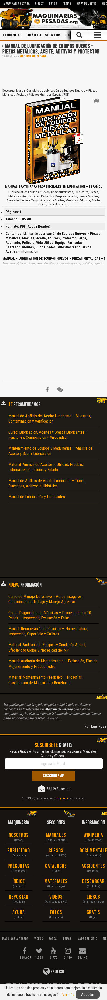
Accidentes (93, 866)
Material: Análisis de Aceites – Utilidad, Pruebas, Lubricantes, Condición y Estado (46, 467)
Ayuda (18, 912)
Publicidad (18, 850)
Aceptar (87, 994)
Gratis (93, 912)
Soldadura (53, 35)
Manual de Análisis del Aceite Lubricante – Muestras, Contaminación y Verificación (49, 419)
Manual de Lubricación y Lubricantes (36, 496)
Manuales (56, 835)
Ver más (68, 995)
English (57, 972)
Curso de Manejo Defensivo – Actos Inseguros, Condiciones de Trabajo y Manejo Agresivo (45, 599)
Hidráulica (33, 35)
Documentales (93, 850)
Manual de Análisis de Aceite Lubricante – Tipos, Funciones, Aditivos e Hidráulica (46, 483)
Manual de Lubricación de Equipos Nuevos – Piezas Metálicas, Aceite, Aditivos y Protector (50, 49)
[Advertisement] (53, 73)
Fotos (56, 912)
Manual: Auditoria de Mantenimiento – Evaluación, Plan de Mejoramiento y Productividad (53, 664)
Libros (93, 897)
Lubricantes (12, 35)
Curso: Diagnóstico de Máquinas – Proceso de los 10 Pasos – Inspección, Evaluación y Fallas (49, 615)
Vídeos (56, 897)
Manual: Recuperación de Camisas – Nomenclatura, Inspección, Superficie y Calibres (48, 631)
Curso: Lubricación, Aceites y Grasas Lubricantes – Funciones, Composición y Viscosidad (48, 435)
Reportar (19, 897)
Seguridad (63, 798)
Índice (18, 881)
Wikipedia (93, 835)
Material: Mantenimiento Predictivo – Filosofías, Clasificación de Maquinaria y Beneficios (45, 680)
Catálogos (56, 866)
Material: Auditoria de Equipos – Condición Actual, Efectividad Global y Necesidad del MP (47, 647)
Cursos (56, 850)
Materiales (56, 881)
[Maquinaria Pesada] (53, 18)
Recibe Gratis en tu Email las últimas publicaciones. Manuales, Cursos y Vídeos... (53, 754)
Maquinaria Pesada (33, 56)
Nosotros (19, 835)
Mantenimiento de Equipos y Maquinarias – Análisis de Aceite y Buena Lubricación (50, 451)
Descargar (93, 881)
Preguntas (19, 866)
